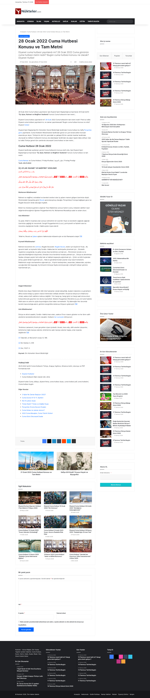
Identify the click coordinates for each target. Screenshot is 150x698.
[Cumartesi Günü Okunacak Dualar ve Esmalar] (105, 269)
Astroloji (56, 21)
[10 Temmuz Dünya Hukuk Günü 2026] (105, 434)
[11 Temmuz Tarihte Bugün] (105, 415)
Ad (19, 604)
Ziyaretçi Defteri (123, 694)
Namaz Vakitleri (106, 694)
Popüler (117, 56)
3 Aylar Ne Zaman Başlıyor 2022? (34, 394)
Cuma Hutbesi (31, 32)
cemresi (38, 247)
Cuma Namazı (23, 160)
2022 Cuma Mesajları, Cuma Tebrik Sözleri (37, 413)
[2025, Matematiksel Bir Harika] (105, 261)
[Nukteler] (28, 11)
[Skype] (69, 441)
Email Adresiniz (105, 473)
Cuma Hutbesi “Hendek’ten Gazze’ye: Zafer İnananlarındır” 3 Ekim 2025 (80, 556)
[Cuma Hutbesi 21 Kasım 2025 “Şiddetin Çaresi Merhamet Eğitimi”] (29, 546)
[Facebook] (44, 441)
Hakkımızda (84, 694)
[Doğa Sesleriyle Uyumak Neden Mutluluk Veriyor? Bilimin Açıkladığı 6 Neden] (105, 424)
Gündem (30, 21)
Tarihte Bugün (93, 21)
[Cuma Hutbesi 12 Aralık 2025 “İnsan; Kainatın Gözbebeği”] (29, 522)
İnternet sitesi (61, 613)
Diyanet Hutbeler (28, 374)
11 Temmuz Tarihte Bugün (122, 412)
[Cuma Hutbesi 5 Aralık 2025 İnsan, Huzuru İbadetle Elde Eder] (55, 522)
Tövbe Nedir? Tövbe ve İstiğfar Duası (35, 404)
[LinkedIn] (54, 441)
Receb (42, 200)
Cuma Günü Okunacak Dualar (32, 416)
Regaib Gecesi (60, 247)
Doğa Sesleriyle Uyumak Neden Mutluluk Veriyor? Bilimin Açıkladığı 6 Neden (122, 423)
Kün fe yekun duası (29, 401)
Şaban (35, 236)
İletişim (132, 694)
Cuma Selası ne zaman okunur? (33, 410)
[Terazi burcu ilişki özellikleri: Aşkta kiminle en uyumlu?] (105, 280)
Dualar (74, 21)
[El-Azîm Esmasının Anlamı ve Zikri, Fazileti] (105, 252)
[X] (49, 441)
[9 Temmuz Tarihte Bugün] (105, 443)
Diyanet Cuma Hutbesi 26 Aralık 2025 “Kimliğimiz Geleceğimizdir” (80, 508)
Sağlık (65, 21)
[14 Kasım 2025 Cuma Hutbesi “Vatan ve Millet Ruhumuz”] (55, 546)
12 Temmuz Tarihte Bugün (122, 91)
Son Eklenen (104, 56)
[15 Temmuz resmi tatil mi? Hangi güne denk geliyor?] (105, 66)
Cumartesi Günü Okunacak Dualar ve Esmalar (120, 270)
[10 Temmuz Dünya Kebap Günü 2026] (105, 103)
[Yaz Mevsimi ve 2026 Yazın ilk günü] (105, 397)
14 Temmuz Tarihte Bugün (122, 72)
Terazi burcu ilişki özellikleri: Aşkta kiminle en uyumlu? (121, 279)
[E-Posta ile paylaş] (74, 441)
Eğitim (82, 21)
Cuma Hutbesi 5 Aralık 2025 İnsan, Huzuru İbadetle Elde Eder (53, 532)
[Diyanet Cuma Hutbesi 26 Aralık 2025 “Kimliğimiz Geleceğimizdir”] (80, 497)
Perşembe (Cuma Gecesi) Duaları (34, 407)
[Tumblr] (59, 441)
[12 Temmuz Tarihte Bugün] (105, 93)
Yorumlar (128, 56)
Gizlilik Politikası (95, 694)
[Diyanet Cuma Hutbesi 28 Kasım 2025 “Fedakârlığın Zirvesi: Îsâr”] (80, 522)
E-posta (21, 613)
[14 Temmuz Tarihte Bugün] (105, 75)
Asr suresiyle (59, 317)
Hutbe (26, 125)
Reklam (114, 694)
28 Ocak (48, 120)
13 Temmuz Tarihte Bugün (122, 81)
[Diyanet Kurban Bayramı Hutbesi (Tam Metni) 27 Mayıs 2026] (29, 497)
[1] (19, 338)
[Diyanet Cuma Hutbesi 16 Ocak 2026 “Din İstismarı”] (55, 497)
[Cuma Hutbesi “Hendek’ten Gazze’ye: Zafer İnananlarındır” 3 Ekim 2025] (80, 546)
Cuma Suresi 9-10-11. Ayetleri (32, 398)
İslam (39, 21)
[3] (19, 348)
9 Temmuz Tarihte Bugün (121, 440)
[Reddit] (64, 441)
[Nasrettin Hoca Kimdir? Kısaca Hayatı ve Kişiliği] (105, 290)
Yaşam (46, 21)
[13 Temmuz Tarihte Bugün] (105, 84)
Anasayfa (20, 21)
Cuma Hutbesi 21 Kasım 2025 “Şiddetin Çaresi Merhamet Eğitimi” (28, 556)
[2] (19, 343)
